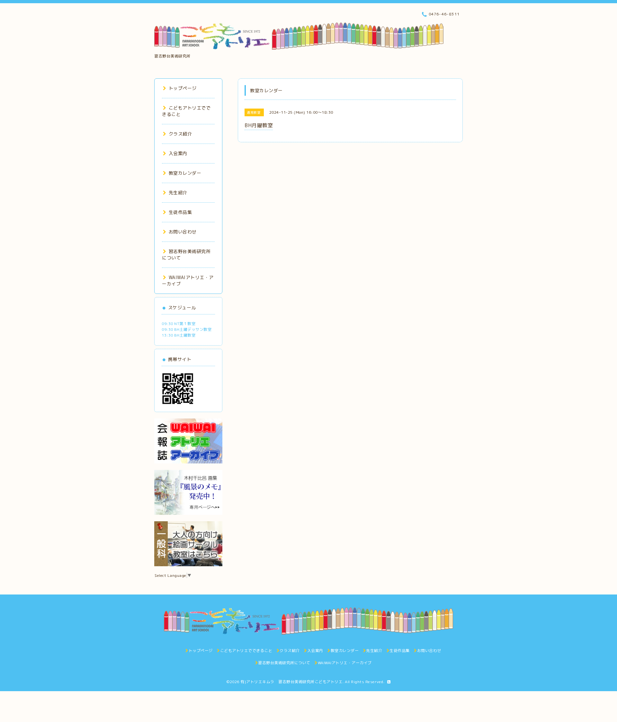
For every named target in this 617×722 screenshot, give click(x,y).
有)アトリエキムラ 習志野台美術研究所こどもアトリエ (291, 681)
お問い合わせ (183, 232)
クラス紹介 (180, 134)
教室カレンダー (185, 173)
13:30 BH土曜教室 (178, 335)
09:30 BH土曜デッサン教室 (186, 329)
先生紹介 (178, 192)
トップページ (183, 88)
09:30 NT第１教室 (178, 323)
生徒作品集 (180, 212)
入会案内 (178, 153)
